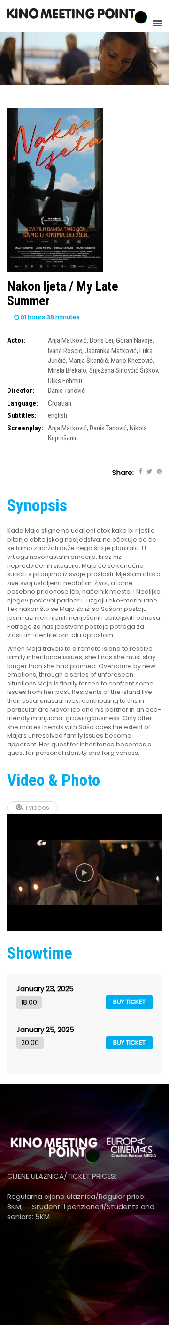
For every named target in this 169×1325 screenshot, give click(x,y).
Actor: (16, 340)
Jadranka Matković (111, 350)
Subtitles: (21, 415)
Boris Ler (101, 340)
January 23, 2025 (45, 989)
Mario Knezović (132, 360)
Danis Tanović (66, 390)
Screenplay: (25, 428)
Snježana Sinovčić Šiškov (123, 370)
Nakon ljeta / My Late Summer (62, 294)
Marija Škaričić (88, 360)
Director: (20, 390)
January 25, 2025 (45, 1029)
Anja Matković (67, 340)
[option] (84, 872)
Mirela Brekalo (67, 370)
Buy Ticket (129, 1001)
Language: (22, 403)
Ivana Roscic (65, 350)
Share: (123, 472)
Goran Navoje (134, 340)
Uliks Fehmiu (65, 380)
